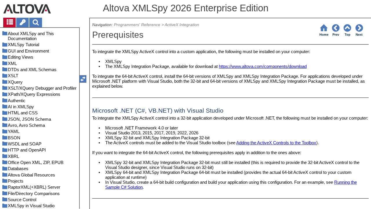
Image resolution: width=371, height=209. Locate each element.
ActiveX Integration (182, 25)
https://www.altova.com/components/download (263, 66)
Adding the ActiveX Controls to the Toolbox (276, 142)
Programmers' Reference (137, 25)
